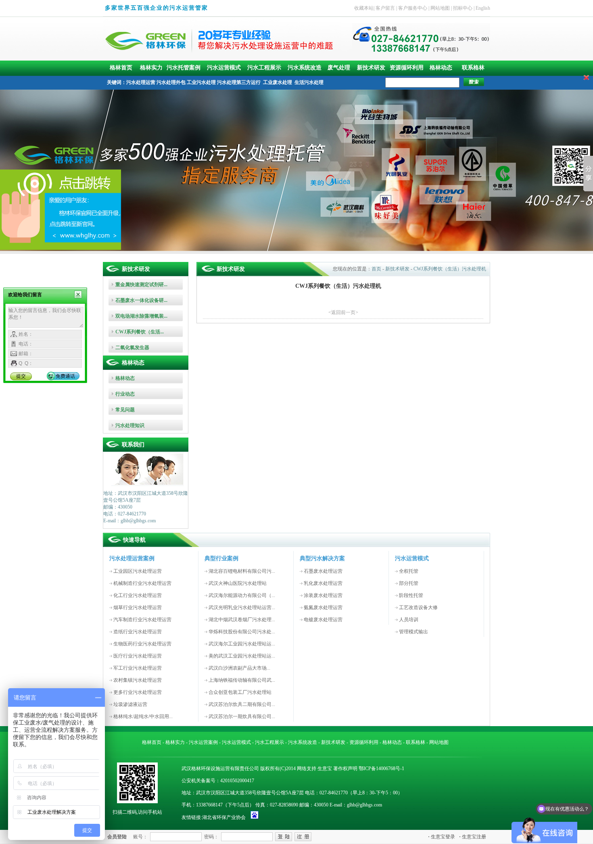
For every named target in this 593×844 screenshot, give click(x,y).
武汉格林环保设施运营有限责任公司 (220, 768)
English (483, 8)
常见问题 (125, 410)
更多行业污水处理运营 (137, 692)
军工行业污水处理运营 (137, 668)
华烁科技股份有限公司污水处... (242, 632)
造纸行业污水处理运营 (137, 632)
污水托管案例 (183, 68)
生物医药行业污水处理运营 (142, 644)
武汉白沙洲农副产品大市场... (239, 668)
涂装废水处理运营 (323, 595)
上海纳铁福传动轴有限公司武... (242, 680)
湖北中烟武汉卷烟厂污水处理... (242, 619)
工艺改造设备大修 (418, 607)
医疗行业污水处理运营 (137, 656)
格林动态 (441, 68)
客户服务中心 (412, 8)
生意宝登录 (441, 837)
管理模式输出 (413, 632)
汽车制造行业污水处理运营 (142, 619)
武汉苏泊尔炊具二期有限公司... (242, 704)
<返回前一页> (343, 312)
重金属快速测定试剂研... (141, 284)
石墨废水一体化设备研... (141, 300)
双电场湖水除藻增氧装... (141, 316)
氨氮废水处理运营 (323, 607)
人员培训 (408, 619)
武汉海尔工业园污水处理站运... (242, 644)
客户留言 (385, 8)
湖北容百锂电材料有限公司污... (242, 571)
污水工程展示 (264, 68)
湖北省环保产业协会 (224, 817)
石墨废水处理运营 (323, 571)
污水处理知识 (129, 425)
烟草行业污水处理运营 (137, 607)
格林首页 (121, 68)
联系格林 (473, 68)
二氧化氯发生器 (132, 347)
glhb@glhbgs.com (364, 805)
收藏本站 (364, 8)
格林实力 (151, 68)
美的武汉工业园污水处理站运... (242, 656)
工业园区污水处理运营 (137, 571)
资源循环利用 (407, 68)
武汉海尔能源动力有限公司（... (242, 595)
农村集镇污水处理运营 (137, 680)
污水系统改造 (305, 68)
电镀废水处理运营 (323, 619)
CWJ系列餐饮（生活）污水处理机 (449, 269)
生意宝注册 (472, 837)
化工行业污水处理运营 (137, 595)
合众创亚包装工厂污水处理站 (240, 692)
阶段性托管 (411, 595)
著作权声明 (345, 768)
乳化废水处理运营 (323, 583)
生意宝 (324, 768)
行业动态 (125, 394)
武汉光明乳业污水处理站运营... (242, 607)
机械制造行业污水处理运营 (142, 583)
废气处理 (339, 68)
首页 (376, 269)
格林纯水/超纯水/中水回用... (143, 716)
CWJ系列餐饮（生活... (139, 332)
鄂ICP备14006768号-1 (381, 768)
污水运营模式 (224, 68)
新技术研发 (371, 68)
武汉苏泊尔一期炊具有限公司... (242, 716)
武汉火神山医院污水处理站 (238, 583)
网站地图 (440, 8)
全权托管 (408, 571)
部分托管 (408, 583)
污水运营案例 (203, 742)
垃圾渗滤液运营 (130, 704)
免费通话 (65, 376)
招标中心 (462, 8)
